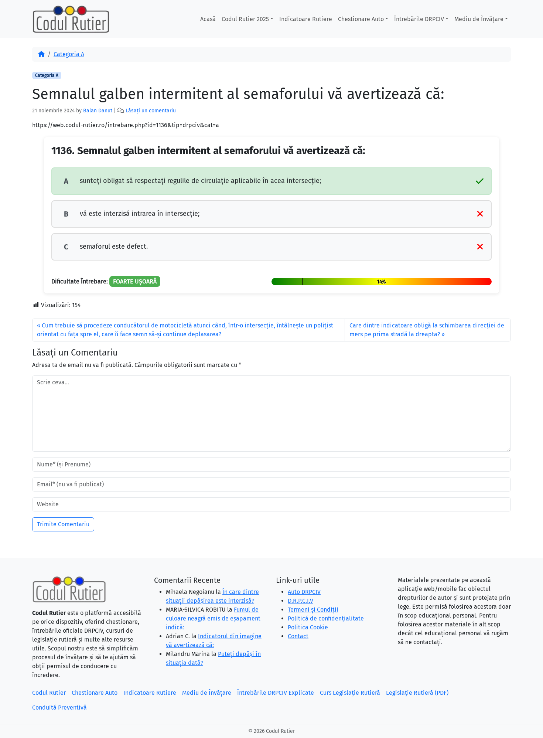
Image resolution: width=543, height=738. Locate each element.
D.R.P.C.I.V (300, 600)
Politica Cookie (308, 627)
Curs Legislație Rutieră (350, 692)
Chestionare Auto (361, 19)
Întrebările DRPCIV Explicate (275, 692)
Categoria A (69, 54)
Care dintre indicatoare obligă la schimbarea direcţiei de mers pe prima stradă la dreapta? (426, 330)
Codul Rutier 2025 (245, 19)
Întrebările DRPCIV (419, 19)
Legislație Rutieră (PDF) (417, 692)
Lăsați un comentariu (151, 111)
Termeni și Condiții (313, 609)
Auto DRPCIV (304, 591)
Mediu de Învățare (478, 19)
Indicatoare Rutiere (305, 19)
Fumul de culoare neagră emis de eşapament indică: (213, 618)
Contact (298, 636)
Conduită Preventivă (59, 707)
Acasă (208, 19)
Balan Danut (97, 111)
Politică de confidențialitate (326, 618)
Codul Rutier (49, 692)
